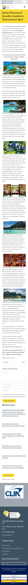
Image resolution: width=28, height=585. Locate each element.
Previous (6, 362)
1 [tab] (5, 506)
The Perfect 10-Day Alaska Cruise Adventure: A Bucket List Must (13, 436)
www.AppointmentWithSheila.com (12, 347)
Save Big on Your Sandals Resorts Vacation (14, 457)
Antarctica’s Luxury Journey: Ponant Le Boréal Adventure (12, 447)
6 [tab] (16, 506)
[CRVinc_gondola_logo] (7, 5)
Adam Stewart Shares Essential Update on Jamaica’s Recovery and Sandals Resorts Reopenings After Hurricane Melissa (13, 413)
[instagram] (7, 563)
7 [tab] (18, 506)
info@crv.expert (7, 3)
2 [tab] (7, 506)
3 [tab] (9, 506)
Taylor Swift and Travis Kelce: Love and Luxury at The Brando (13, 467)
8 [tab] (21, 506)
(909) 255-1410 (8, 1)
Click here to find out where (14, 354)
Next (23, 362)
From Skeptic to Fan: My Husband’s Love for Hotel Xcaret (13, 425)
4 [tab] (12, 506)
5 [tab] (14, 506)
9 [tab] (23, 506)
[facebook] (3, 563)
